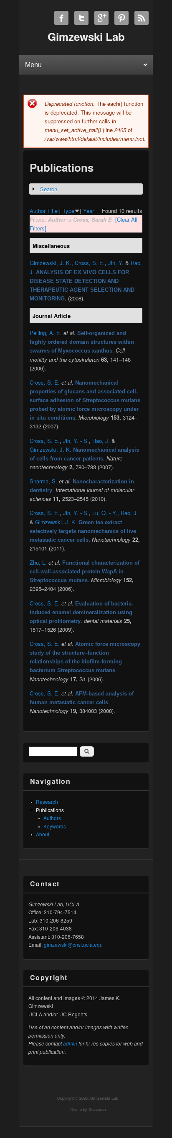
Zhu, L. (38, 562)
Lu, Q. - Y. (104, 513)
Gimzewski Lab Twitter (81, 18)
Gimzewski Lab (104, 1098)
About (42, 834)
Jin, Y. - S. (76, 441)
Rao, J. (101, 441)
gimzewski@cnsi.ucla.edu (73, 944)
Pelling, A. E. (46, 333)
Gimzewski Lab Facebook (61, 18)
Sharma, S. (43, 481)
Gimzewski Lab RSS (141, 18)
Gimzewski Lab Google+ (101, 18)
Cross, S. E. (90, 263)
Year (88, 211)
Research (47, 801)
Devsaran (97, 1109)
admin (70, 1043)
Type (68, 211)
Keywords (54, 826)
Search (48, 189)
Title (52, 211)
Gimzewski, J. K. (50, 263)
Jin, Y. (116, 263)
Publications (50, 809)
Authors (52, 817)
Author (38, 211)
